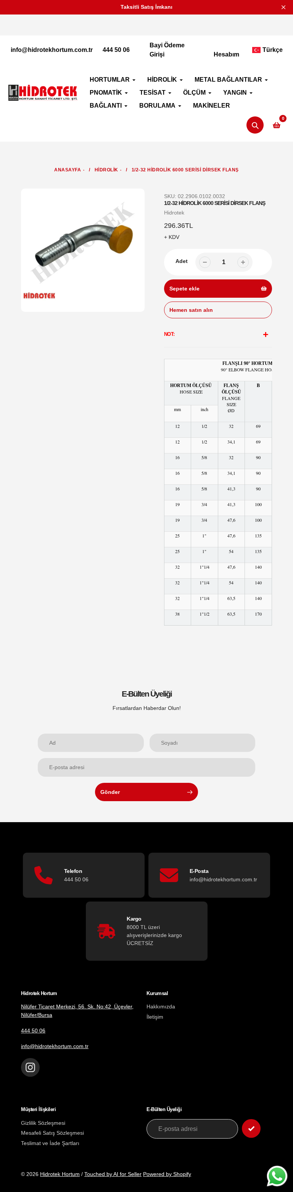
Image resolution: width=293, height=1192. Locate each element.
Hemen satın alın (191, 310)
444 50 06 (116, 50)
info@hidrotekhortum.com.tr (52, 50)
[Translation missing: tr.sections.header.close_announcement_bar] (283, 7)
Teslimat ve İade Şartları (50, 1143)
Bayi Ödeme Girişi (167, 50)
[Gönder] (251, 1128)
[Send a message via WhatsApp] (277, 1176)
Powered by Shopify (167, 1174)
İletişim (154, 1017)
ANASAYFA (67, 170)
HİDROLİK (106, 170)
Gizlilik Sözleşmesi (43, 1123)
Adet (181, 261)
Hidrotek (174, 213)
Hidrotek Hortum (60, 1174)
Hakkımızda (160, 1006)
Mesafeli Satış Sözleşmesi (52, 1133)
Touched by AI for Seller (113, 1174)
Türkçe (272, 50)
